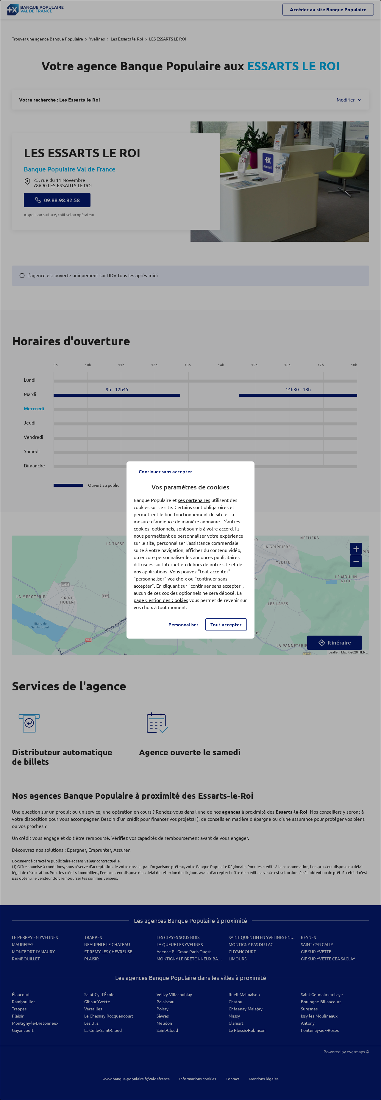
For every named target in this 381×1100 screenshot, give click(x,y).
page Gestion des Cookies (161, 600)
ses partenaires (194, 500)
